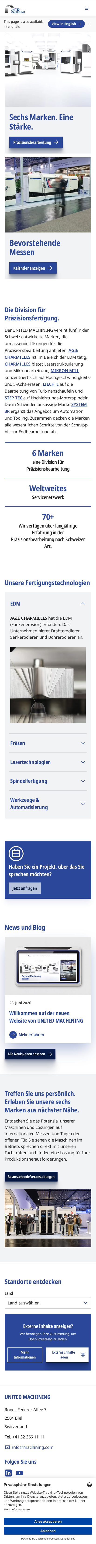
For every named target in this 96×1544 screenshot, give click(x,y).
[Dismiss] (89, 24)
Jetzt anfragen (25, 888)
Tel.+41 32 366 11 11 (24, 1437)
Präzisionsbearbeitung (32, 142)
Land (9, 1293)
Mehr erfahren (31, 1034)
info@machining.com (33, 1447)
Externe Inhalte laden (63, 1355)
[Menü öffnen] (86, 8)
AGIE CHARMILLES (28, 618)
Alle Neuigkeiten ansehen (26, 1053)
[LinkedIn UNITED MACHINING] (8, 1473)
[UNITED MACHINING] (15, 8)
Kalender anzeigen (29, 268)
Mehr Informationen (25, 1355)
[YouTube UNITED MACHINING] (19, 1473)
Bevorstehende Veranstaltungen (31, 1176)
